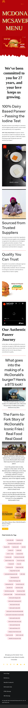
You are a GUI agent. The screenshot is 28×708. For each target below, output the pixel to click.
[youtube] (17, 664)
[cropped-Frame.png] (3, 1)
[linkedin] (20, 664)
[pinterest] (14, 664)
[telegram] (24, 664)
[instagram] (10, 664)
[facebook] (3, 664)
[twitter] (7, 664)
